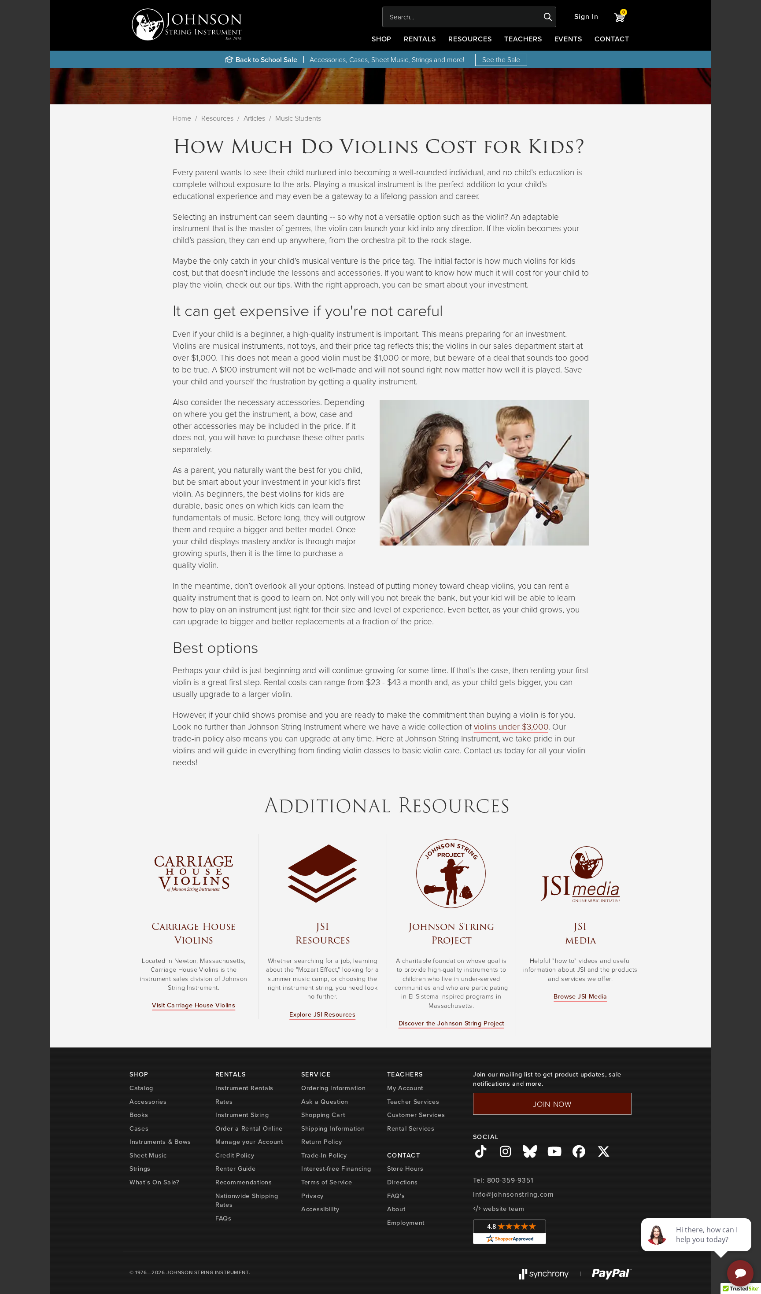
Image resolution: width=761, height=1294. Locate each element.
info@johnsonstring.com (513, 1194)
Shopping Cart (323, 1115)
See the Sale (501, 59)
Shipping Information (333, 1128)
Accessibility (320, 1209)
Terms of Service (326, 1182)
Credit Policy (234, 1155)
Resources (470, 39)
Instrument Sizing (242, 1115)
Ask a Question (324, 1101)
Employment (406, 1223)
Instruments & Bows (160, 1142)
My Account (405, 1088)
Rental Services (411, 1128)
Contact (612, 39)
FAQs (223, 1218)
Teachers (523, 39)
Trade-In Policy (324, 1155)
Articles (254, 118)
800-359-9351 (510, 1180)
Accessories (148, 1101)
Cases (139, 1128)
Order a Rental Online (249, 1128)
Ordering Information (333, 1088)
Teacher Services (413, 1101)
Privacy (312, 1196)
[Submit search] (548, 17)
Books (138, 1115)
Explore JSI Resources (322, 1014)
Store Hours (405, 1168)
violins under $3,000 (511, 726)
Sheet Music (148, 1155)
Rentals (420, 39)
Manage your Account (249, 1142)
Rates (224, 1101)
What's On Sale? (154, 1182)
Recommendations (243, 1182)
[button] (586, 17)
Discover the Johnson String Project (451, 1023)
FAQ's (396, 1196)
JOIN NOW (552, 1104)
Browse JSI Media (580, 996)
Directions (402, 1182)
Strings (140, 1168)
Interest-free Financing (336, 1168)
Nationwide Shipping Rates (246, 1200)
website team (502, 1208)
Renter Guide (235, 1168)
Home (182, 118)
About (396, 1209)
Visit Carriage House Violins (193, 1005)
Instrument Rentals (244, 1088)
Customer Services (416, 1115)
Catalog (141, 1088)
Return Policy (321, 1142)
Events (568, 39)
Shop (382, 39)
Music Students (298, 118)
